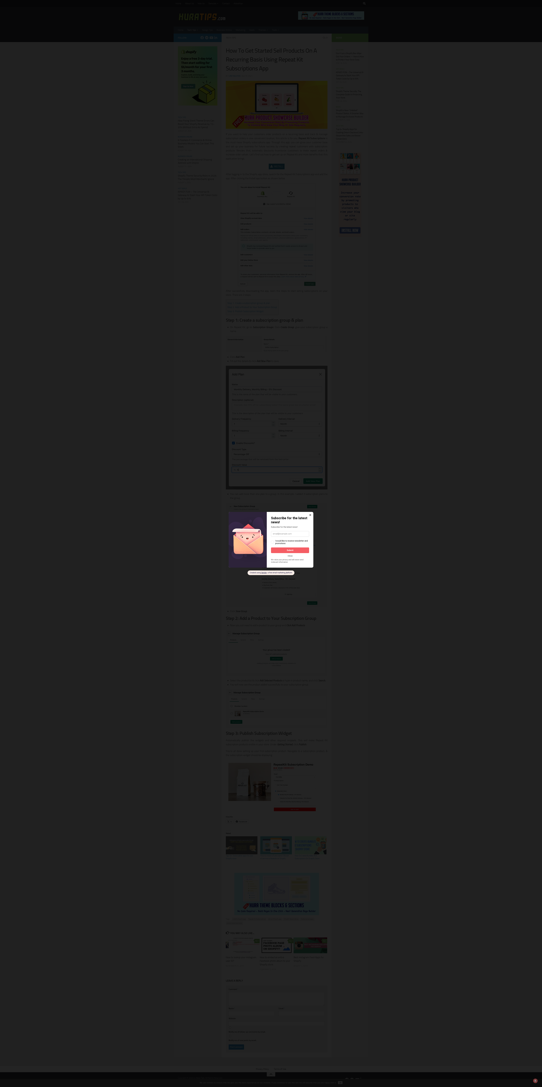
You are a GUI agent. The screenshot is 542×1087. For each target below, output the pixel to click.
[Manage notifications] (535, 1081)
